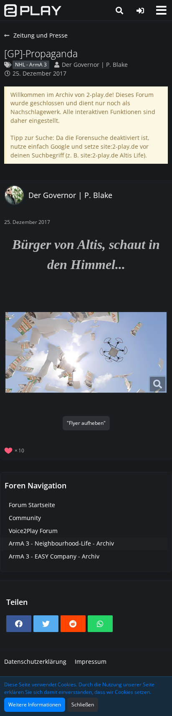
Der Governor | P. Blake (95, 65)
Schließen (82, 704)
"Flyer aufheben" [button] (86, 423)
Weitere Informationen (34, 704)
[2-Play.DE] (33, 10)
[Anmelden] (140, 10)
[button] (161, 10)
